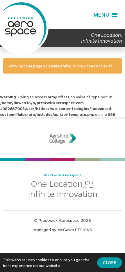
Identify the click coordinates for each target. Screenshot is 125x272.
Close (109, 262)
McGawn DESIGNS (74, 229)
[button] (105, 14)
